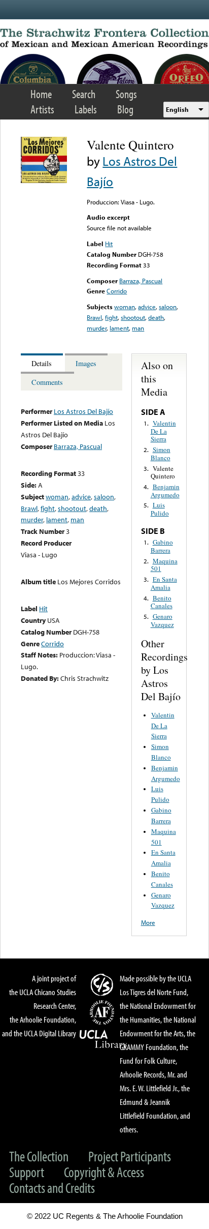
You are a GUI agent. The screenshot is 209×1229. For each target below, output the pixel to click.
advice (147, 307)
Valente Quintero (163, 472)
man (138, 328)
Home (41, 93)
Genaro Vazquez (162, 620)
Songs (126, 93)
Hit (109, 243)
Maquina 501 (164, 565)
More (148, 922)
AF (103, 1012)
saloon (168, 307)
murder (97, 328)
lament (119, 328)
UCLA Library (103, 1039)
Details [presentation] (41, 363)
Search (83, 93)
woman (124, 307)
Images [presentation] (86, 363)
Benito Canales (161, 602)
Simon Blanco (160, 453)
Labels (86, 109)
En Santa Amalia (164, 583)
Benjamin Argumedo (165, 490)
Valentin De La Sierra (163, 430)
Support (26, 1172)
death (156, 317)
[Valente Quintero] (44, 180)
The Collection (38, 1156)
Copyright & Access (104, 1172)
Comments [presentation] (47, 382)
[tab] (43, 362)
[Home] (104, 38)
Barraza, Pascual (140, 281)
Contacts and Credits (52, 1187)
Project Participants (129, 1156)
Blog (125, 109)
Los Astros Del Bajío (83, 411)
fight (111, 317)
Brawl (94, 317)
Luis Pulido (160, 509)
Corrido (117, 291)
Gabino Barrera (162, 546)
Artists (42, 109)
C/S (103, 984)
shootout (133, 317)
